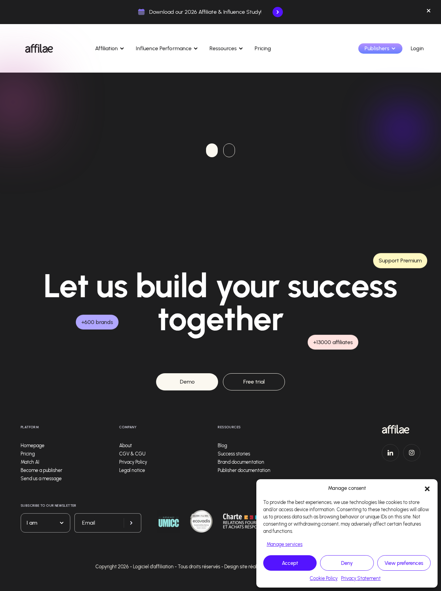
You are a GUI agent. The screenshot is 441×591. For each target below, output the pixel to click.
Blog (222, 446)
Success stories (234, 454)
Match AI (30, 462)
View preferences (403, 563)
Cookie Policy (324, 578)
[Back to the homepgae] (39, 48)
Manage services (284, 544)
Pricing (263, 48)
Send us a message (41, 479)
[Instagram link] (411, 452)
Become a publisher (41, 470)
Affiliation (106, 48)
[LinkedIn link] (390, 452)
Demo (187, 381)
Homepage (32, 446)
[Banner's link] (278, 12)
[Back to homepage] (401, 429)
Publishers (377, 48)
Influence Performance (164, 48)
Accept (290, 563)
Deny (347, 563)
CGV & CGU (132, 454)
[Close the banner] (428, 12)
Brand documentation (241, 462)
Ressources (223, 48)
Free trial (254, 381)
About (125, 446)
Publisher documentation (244, 470)
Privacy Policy (133, 462)
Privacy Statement (361, 578)
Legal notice (132, 470)
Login (417, 48)
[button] (427, 488)
